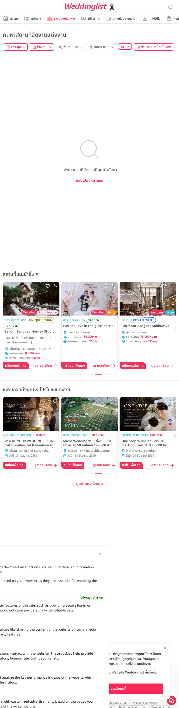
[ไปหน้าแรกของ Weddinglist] (90, 7)
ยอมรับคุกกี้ (118, 688)
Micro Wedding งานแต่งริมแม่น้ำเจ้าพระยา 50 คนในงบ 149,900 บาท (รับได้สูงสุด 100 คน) (88, 443)
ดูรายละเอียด (43, 366)
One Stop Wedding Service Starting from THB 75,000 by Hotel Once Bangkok (144, 443)
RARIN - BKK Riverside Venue (89, 451)
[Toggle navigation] (9, 7)
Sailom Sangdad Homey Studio (30, 332)
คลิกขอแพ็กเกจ (16, 365)
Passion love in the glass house (88, 326)
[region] (118, 671)
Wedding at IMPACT (145, 703)
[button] (4, 328)
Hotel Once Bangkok (141, 451)
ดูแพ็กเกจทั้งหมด (89, 483)
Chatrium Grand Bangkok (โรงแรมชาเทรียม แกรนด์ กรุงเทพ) (31, 451)
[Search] (170, 7)
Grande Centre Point (115, 703)
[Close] (165, 648)
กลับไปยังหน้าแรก (89, 180)
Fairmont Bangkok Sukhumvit (145, 326)
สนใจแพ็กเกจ (14, 465)
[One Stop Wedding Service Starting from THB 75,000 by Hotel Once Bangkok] (148, 414)
